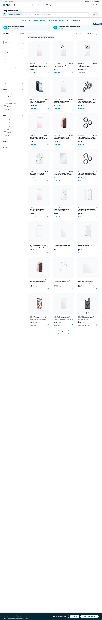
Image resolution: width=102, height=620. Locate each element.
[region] (39, 57)
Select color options (83, 325)
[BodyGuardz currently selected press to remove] (36, 37)
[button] (81, 34)
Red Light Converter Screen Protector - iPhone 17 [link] (37, 210)
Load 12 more (63, 332)
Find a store (88, 1)
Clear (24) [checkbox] (8, 126)
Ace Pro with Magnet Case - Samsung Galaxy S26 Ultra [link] (37, 174)
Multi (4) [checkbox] (8, 129)
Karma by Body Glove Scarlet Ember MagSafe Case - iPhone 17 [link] (39, 318)
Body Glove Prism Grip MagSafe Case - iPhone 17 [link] (62, 65)
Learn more (60, 28)
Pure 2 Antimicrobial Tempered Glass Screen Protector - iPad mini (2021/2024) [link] (63, 174)
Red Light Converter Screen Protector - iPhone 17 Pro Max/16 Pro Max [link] (39, 65)
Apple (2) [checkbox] (8, 97)
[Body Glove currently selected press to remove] (45, 37)
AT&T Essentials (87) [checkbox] (11, 103)
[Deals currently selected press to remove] (52, 37)
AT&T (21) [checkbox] (8, 100)
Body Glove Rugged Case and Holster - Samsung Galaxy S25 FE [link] (39, 246)
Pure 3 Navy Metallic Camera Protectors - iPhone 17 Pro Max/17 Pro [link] (87, 174)
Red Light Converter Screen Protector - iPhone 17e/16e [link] (61, 138)
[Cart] (93, 5)
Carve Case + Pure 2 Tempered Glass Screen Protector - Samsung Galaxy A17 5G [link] (87, 210)
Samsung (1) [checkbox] (9, 93)
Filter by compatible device (10, 39)
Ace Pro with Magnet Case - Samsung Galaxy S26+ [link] (85, 246)
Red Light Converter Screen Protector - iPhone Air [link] (61, 101)
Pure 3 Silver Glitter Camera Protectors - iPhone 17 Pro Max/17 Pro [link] (87, 101)
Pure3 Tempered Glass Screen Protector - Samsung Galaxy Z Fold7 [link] (62, 246)
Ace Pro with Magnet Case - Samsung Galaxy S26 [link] (61, 210)
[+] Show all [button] (7, 109)
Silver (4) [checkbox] (8, 132)
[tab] (24, 20)
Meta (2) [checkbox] (8, 106)
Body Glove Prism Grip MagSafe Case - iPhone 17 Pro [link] (86, 65)
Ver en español (95, 1)
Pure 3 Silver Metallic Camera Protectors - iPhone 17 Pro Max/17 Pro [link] (87, 138)
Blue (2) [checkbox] (8, 123)
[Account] (97, 5)
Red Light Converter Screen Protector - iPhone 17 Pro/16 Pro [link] (39, 138)
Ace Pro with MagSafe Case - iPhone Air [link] (62, 282)
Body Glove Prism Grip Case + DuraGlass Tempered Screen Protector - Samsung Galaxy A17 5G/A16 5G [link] (38, 101)
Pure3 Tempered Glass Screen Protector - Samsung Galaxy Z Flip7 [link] (86, 282)
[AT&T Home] (6, 5)
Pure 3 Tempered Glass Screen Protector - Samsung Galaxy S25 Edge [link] (63, 318)
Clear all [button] (21, 34)
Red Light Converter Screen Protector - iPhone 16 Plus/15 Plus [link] (39, 282)
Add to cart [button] (33, 72)
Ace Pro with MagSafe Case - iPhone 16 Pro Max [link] (86, 318)
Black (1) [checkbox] (8, 119)
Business (10, 1)
